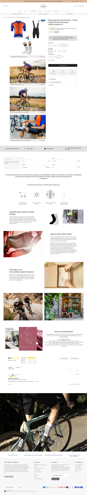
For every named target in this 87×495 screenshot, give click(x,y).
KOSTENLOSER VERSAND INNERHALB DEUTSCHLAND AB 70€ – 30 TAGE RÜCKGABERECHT (43, 1)
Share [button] (10, 384)
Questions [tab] (18, 367)
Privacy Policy (37, 470)
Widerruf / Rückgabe (38, 478)
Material (35, 466)
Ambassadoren (56, 11)
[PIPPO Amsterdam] (43, 6)
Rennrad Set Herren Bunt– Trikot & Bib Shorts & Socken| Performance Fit (19, 17)
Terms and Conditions (38, 468)
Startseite (5, 17)
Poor (53, 167)
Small (23, 161)
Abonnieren (55, 478)
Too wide (78, 161)
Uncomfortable (25, 167)
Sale (62, 11)
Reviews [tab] (10, 367)
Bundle (76, 471)
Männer (20, 11)
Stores (67, 11)
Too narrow (54, 161)
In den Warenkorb (62, 65)
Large (49, 161)
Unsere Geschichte (47, 11)
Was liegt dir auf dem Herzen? (40, 464)
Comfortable (48, 167)
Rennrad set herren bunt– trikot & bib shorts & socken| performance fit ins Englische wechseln (21, 491)
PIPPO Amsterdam (10, 490)
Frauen (25, 11)
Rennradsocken (78, 468)
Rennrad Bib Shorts (79, 464)
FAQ (35, 473)
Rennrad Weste (78, 470)
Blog (35, 477)
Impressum (36, 475)
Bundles (40, 11)
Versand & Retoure (38, 471)
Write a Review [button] (75, 358)
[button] (76, 384)
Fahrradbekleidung (32, 11)
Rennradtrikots (78, 466)
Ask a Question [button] (65, 358)
